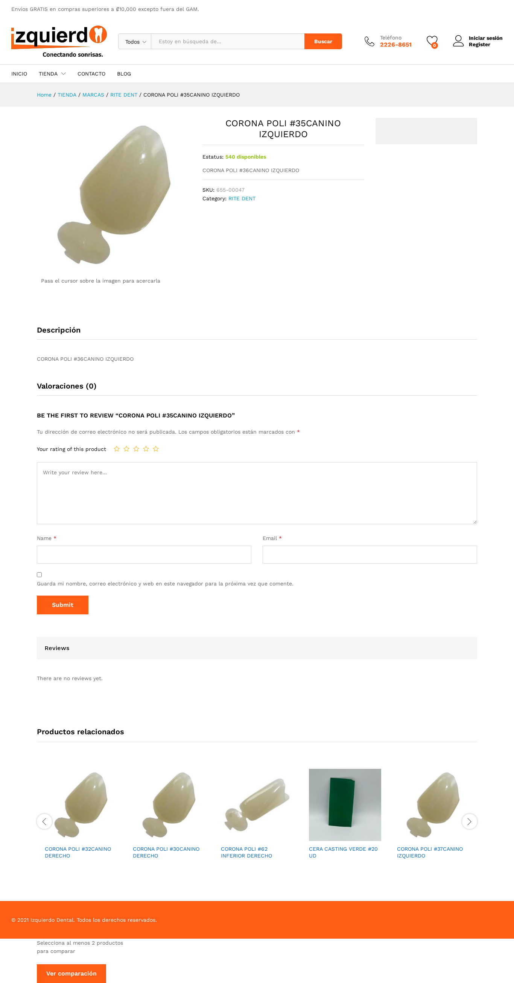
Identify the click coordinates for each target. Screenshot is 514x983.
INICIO (19, 73)
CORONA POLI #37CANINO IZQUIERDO (430, 852)
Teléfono (390, 38)
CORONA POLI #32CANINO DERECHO (78, 852)
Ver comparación (71, 973)
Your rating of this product (71, 449)
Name (46, 538)
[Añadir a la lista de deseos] (81, 836)
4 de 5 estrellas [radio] (146, 449)
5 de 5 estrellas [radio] (156, 449)
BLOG (124, 73)
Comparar (98, 836)
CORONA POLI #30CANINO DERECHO (166, 852)
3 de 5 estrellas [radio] (136, 449)
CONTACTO (91, 73)
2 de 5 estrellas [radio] (126, 449)
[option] (81, 820)
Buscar (323, 41)
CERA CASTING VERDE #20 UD (343, 852)
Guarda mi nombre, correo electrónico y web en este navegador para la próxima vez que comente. (165, 584)
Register (479, 44)
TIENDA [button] (48, 73)
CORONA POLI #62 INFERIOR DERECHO (246, 852)
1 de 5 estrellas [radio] (117, 449)
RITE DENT (241, 198)
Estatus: (213, 157)
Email (272, 538)
